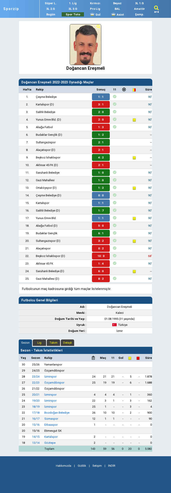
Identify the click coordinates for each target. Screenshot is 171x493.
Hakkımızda (63, 465)
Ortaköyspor (44, 187)
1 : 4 (101, 263)
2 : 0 (101, 112)
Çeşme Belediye (46, 97)
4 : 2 (101, 157)
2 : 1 (101, 142)
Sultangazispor (46, 142)
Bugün (50, 14)
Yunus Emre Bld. (46, 119)
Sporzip (11, 9)
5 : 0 (101, 225)
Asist (120, 14)
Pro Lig (95, 8)
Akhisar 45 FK (44, 165)
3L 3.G (73, 8)
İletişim (97, 465)
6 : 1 (101, 233)
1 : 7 (101, 210)
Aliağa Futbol (44, 127)
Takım (53, 342)
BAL (117, 8)
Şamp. (139, 14)
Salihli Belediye (45, 112)
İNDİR (111, 465)
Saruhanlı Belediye (47, 172)
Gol (97, 14)
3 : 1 (101, 104)
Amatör (139, 8)
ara (156, 11)
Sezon (25, 342)
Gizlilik (82, 465)
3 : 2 (101, 240)
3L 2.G (50, 8)
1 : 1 (101, 97)
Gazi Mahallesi (45, 180)
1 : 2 (101, 134)
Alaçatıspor (43, 150)
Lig (39, 342)
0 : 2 (101, 248)
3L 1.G (139, 3)
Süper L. (51, 3)
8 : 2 (101, 278)
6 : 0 (101, 271)
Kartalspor (42, 104)
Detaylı (67, 342)
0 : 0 (101, 195)
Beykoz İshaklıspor (48, 157)
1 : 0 (101, 172)
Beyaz (117, 3)
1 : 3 (101, 127)
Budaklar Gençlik (46, 134)
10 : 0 (101, 256)
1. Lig (73, 3)
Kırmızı (95, 3)
